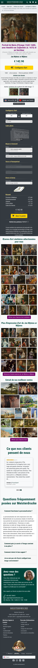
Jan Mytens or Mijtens (30, 6)
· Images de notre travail (26, 628)
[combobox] (19, 121)
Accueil (3, 6)
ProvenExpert (15, 482)
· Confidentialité (6, 631)
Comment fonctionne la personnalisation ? (18, 511)
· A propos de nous (7, 637)
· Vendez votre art (24, 624)
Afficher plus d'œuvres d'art (19, 440)
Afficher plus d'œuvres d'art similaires (19, 317)
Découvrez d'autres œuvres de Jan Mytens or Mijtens (19, 374)
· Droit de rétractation (8, 633)
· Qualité (22, 626)
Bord (7, 119)
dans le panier (20, 216)
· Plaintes (5, 635)
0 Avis (22, 104)
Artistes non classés (18, 6)
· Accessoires (23, 631)
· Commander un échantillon (27, 633)
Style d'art (9, 6)
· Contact (5, 624)
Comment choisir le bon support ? (15, 552)
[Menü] (2, 2)
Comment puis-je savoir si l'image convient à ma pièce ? (18, 545)
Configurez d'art (20, 68)
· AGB (4, 628)
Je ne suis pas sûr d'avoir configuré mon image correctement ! (17, 559)
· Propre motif (23, 622)
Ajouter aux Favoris (27, 100)
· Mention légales (7, 626)
